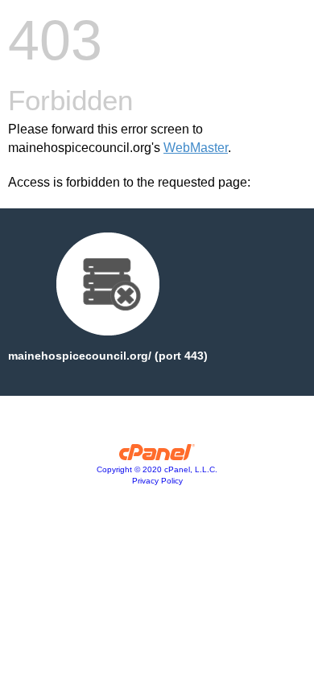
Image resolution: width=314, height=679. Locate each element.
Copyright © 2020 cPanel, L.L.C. (157, 469)
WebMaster (195, 147)
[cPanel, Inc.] (157, 456)
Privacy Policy (157, 480)
